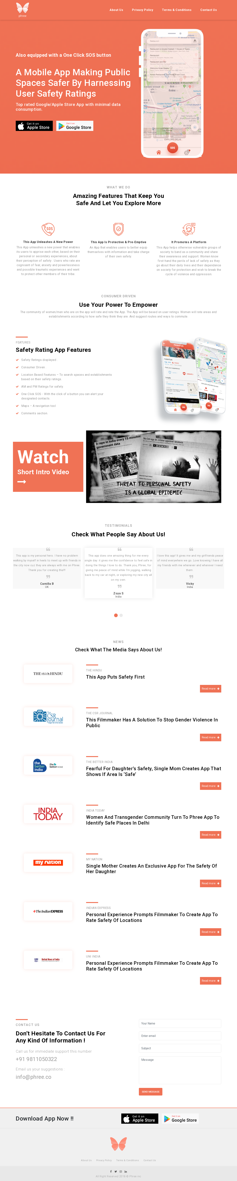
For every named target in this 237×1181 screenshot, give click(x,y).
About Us (116, 10)
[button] (115, 615)
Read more (209, 688)
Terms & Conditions (176, 10)
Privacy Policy (142, 10)
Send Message (150, 1091)
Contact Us (208, 10)
